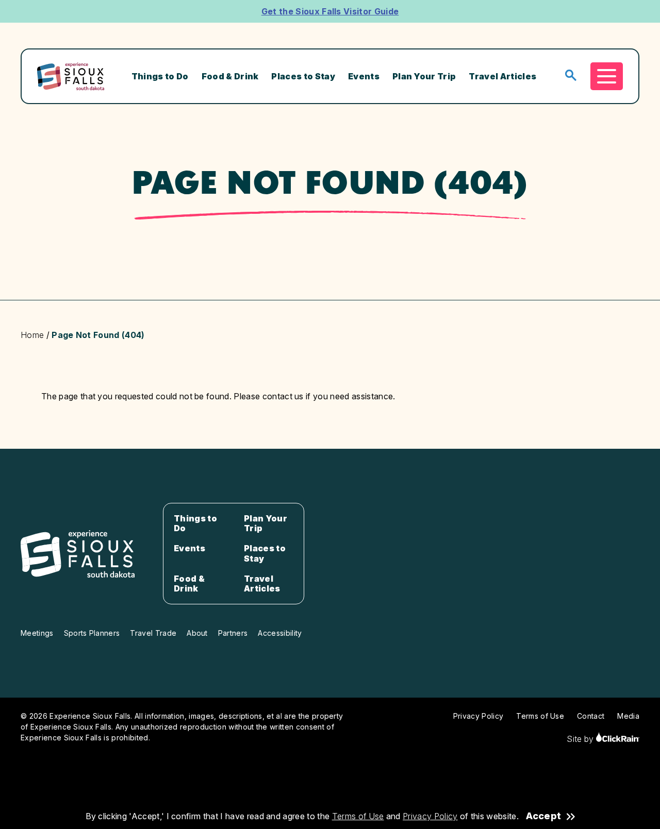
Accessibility (280, 633)
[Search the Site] (571, 76)
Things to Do (160, 76)
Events (364, 76)
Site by (581, 739)
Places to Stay (303, 76)
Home (32, 335)
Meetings (37, 633)
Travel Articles (502, 76)
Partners (233, 633)
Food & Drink (230, 76)
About (197, 633)
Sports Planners (92, 633)
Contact (590, 716)
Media (628, 716)
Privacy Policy (430, 816)
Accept (543, 816)
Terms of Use (358, 816)
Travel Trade (153, 633)
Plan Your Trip (424, 76)
